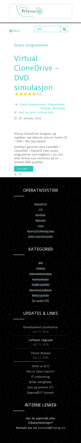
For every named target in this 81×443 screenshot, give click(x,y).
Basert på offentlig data (40, 231)
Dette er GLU (40, 366)
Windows (59, 108)
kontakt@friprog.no (51, 428)
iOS (40, 209)
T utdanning (41, 376)
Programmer (55, 104)
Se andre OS (40, 300)
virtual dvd (45, 112)
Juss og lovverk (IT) (40, 387)
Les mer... (23, 168)
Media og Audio (40, 295)
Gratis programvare (33, 104)
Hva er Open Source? (41, 371)
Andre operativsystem (40, 236)
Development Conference (40, 327)
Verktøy (45, 108)
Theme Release (40, 353)
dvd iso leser (27, 112)
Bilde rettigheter (40, 382)
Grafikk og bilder (41, 284)
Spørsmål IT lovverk (40, 392)
